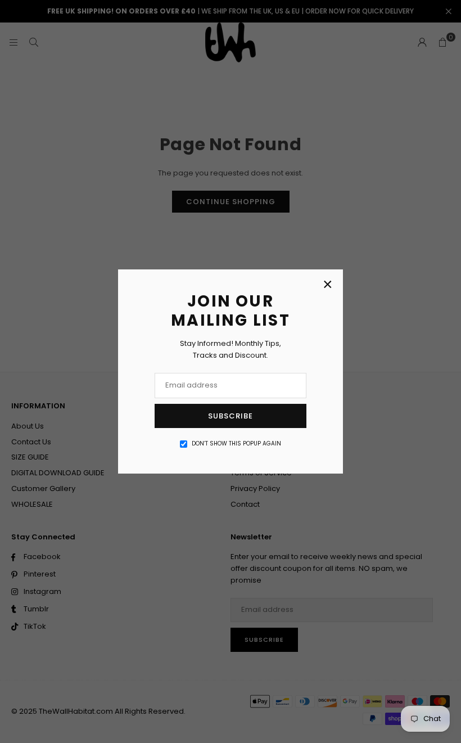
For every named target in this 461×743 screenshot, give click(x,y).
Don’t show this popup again (236, 443)
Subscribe (230, 416)
